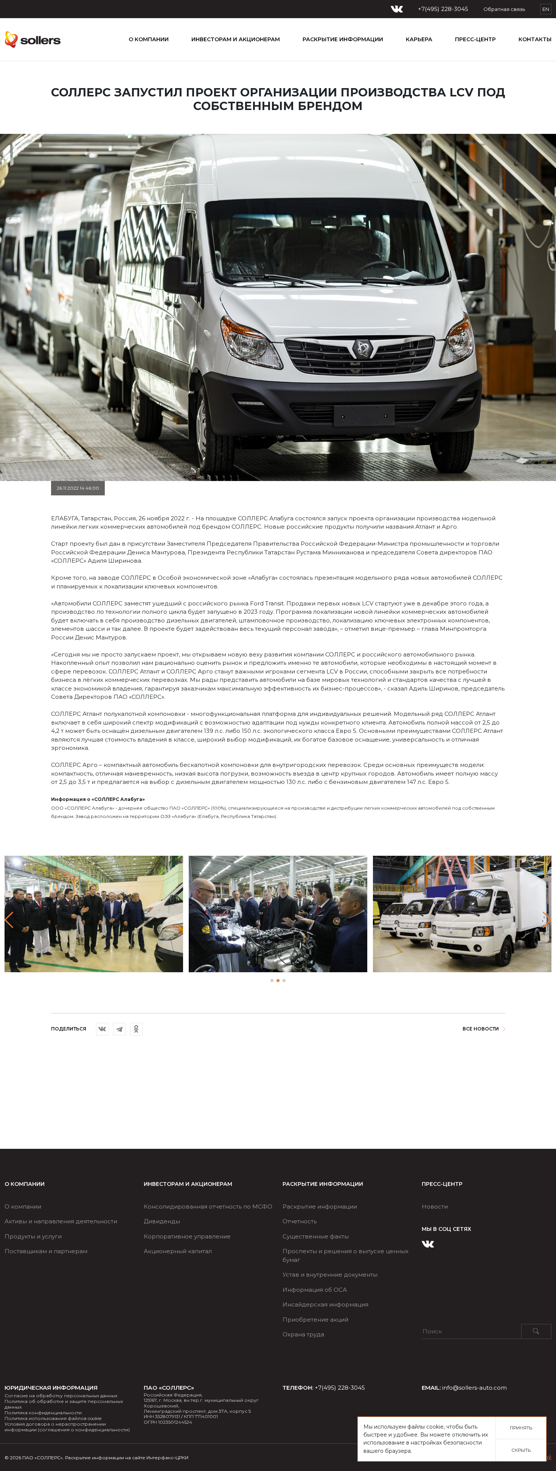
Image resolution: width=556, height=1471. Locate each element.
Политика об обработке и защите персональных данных (64, 1404)
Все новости (481, 1029)
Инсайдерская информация (325, 1304)
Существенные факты (316, 1236)
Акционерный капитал (178, 1251)
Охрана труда (303, 1334)
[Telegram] (119, 1029)
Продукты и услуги (33, 1236)
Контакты (535, 39)
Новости (435, 1206)
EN (545, 9)
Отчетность (300, 1221)
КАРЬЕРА (419, 39)
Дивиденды (162, 1221)
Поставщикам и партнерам (46, 1251)
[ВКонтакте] (102, 1029)
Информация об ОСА (315, 1289)
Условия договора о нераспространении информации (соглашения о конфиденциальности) (67, 1426)
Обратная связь (504, 9)
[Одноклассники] (136, 1029)
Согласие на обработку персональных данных (61, 1395)
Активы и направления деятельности (61, 1221)
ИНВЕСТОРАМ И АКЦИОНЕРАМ (235, 39)
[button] (547, 920)
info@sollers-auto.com (474, 1387)
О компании (149, 39)
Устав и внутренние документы (330, 1274)
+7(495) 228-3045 (443, 9)
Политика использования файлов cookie (53, 1418)
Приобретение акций (315, 1319)
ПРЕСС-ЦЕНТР (475, 39)
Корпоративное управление (187, 1236)
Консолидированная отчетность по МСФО (208, 1206)
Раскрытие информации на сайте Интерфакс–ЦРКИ (126, 1457)
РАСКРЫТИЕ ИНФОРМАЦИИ (343, 39)
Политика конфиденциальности (43, 1412)
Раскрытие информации (320, 1206)
